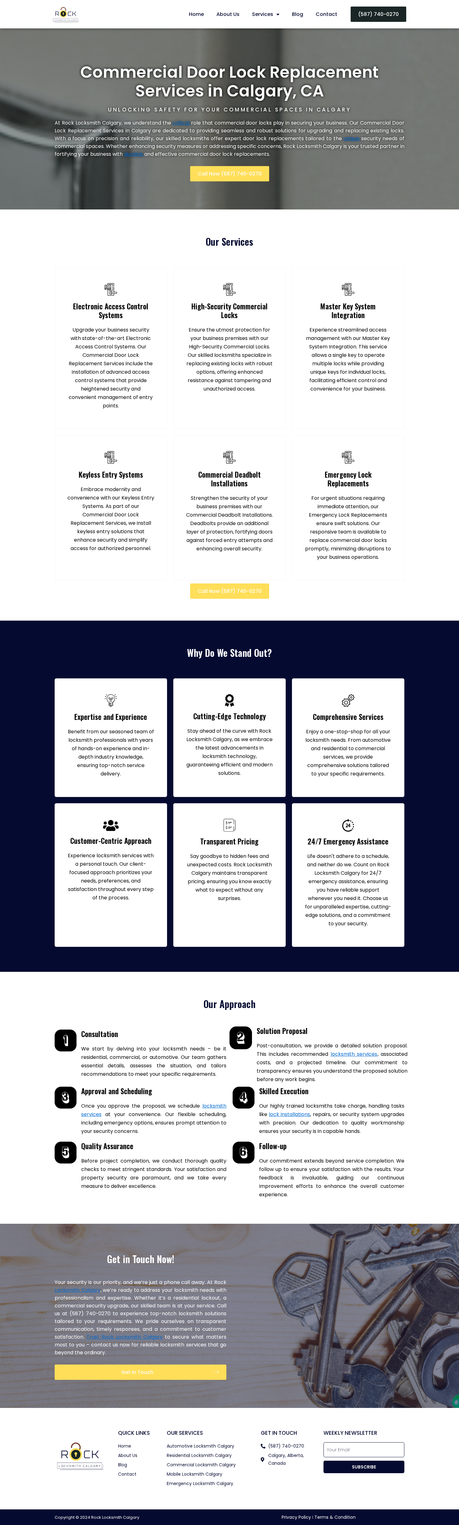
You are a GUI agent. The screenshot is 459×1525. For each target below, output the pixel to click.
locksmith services (354, 1054)
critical (182, 122)
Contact (326, 14)
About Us (227, 14)
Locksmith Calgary (78, 1290)
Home (196, 14)
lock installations (289, 1114)
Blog (297, 14)
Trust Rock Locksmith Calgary (124, 1337)
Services (262, 14)
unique (352, 138)
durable (134, 154)
